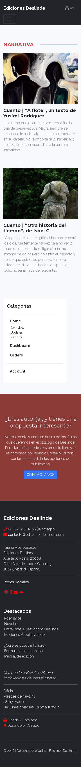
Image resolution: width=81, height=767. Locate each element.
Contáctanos (40, 475)
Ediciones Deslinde (24, 8)
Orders (16, 355)
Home (15, 321)
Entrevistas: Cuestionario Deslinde (31, 629)
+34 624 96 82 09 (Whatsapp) (31, 529)
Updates (17, 332)
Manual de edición (19, 656)
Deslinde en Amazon (24, 725)
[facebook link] (6, 592)
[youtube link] (16, 592)
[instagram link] (11, 592)
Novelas (11, 624)
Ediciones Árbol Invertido (24, 634)
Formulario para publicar (23, 651)
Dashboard (20, 346)
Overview (17, 328)
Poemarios (13, 618)
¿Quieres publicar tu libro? (25, 645)
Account (17, 371)
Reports (16, 337)
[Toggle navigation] (9, 19)
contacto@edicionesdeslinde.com (35, 534)
